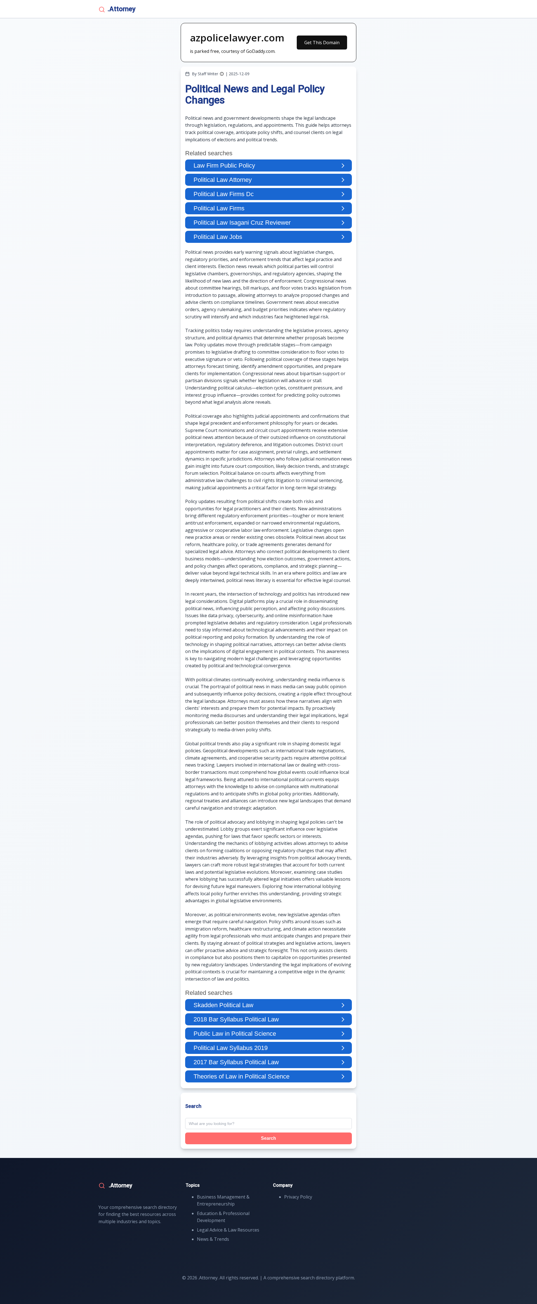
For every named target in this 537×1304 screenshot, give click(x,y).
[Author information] (221, 74)
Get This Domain (322, 42)
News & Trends (213, 1239)
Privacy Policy (298, 1197)
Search (268, 1138)
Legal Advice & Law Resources (228, 1230)
